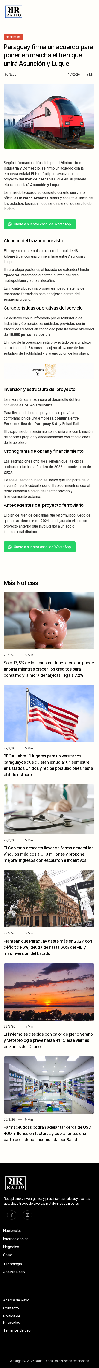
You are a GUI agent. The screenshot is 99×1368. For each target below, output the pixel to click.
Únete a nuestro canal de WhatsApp (42, 224)
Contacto (11, 1308)
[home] (11, 12)
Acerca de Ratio (16, 1300)
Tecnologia (12, 1264)
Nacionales (12, 1230)
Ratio (13, 74)
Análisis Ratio (14, 1272)
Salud (7, 1254)
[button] (91, 12)
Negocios (11, 1246)
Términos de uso (17, 1330)
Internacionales (15, 1238)
